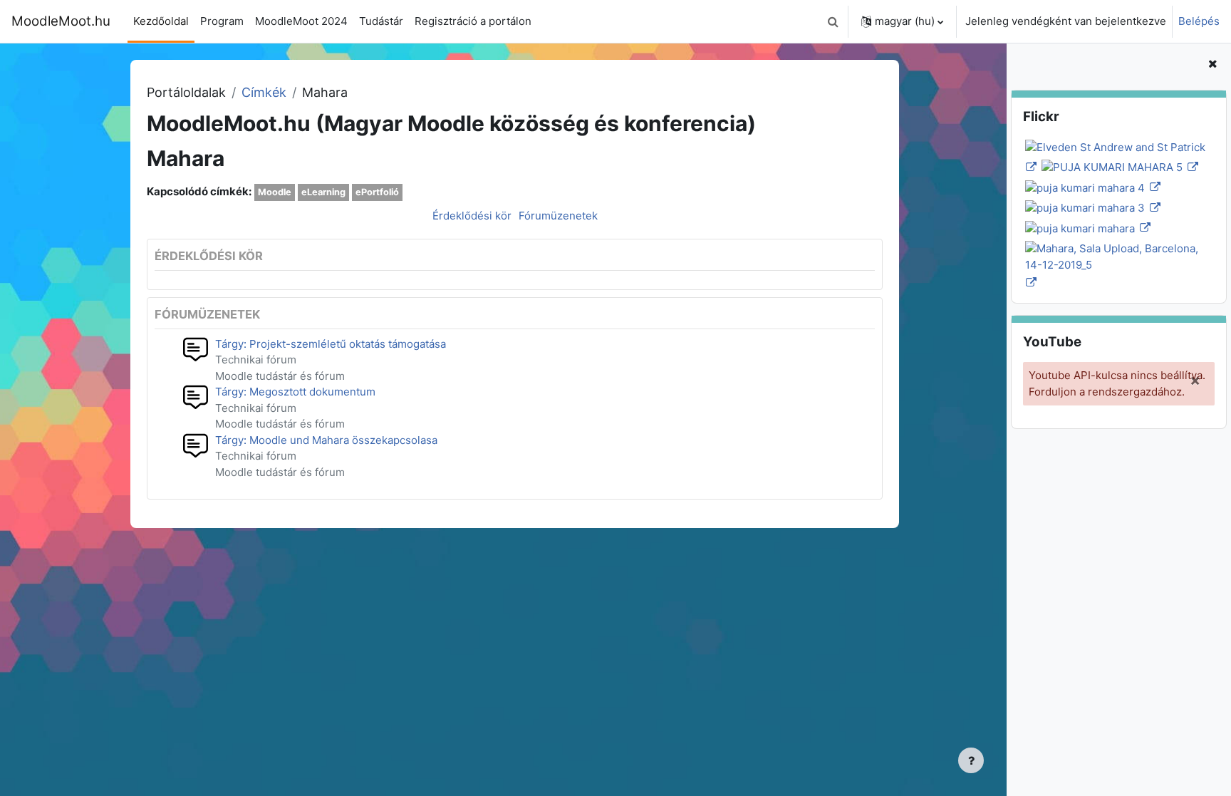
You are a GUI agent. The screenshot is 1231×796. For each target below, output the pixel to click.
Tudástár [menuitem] (381, 21)
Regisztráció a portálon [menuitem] (473, 21)
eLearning (323, 192)
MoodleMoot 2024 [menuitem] (301, 21)
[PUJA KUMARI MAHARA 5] (1118, 167)
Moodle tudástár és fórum (280, 376)
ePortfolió (377, 192)
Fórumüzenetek (558, 215)
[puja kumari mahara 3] (1091, 207)
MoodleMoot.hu (60, 21)
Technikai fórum (255, 359)
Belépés (1199, 21)
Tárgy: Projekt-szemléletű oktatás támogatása (330, 344)
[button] (833, 21)
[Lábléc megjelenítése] (971, 760)
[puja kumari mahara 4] (1091, 187)
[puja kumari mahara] (1087, 227)
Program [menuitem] (222, 21)
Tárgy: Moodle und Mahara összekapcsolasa (326, 440)
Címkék (263, 92)
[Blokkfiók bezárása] (1212, 64)
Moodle (274, 192)
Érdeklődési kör (471, 215)
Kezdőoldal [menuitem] (161, 21)
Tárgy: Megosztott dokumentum (295, 391)
